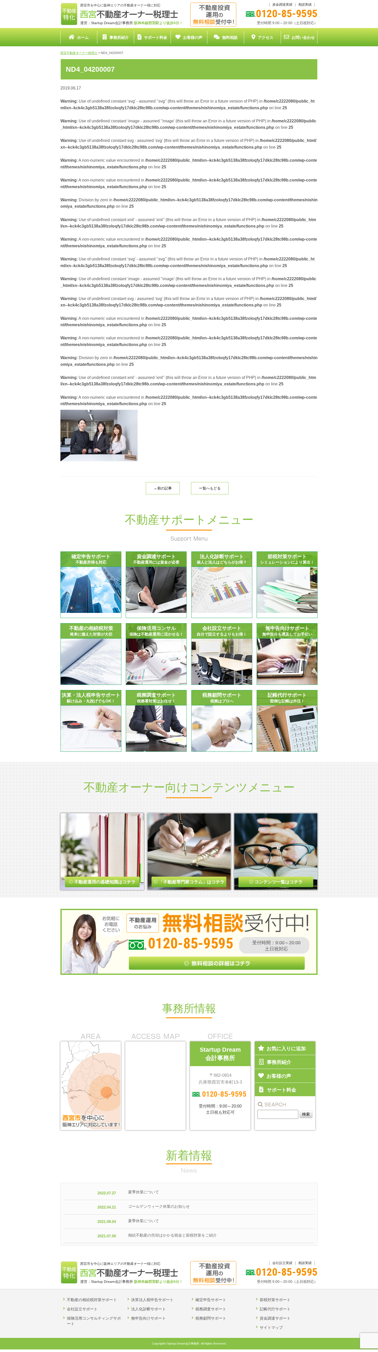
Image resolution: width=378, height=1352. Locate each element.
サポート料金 (155, 37)
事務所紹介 (119, 37)
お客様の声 (192, 37)
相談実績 (305, 4)
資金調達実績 (282, 4)
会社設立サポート (82, 1309)
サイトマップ (271, 1327)
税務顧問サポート (210, 1318)
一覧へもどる (210, 488)
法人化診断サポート (148, 1309)
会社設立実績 (282, 1263)
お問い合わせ (303, 37)
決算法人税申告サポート (152, 1299)
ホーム (83, 37)
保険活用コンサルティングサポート (94, 1321)
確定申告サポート (210, 1299)
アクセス (265, 37)
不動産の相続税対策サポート (92, 1299)
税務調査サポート (210, 1309)
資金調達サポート (275, 1318)
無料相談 (230, 37)
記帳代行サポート (275, 1309)
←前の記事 (163, 488)
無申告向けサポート (148, 1318)
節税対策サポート (275, 1299)
